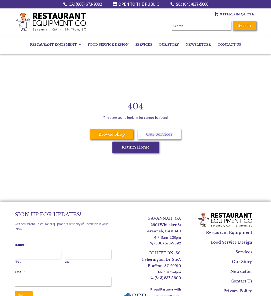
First (18, 261)
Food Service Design (108, 44)
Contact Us (229, 44)
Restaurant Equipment (53, 44)
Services (143, 44)
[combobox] (201, 25)
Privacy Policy (237, 291)
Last (67, 261)
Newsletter (198, 44)
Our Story (169, 44)
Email (20, 272)
